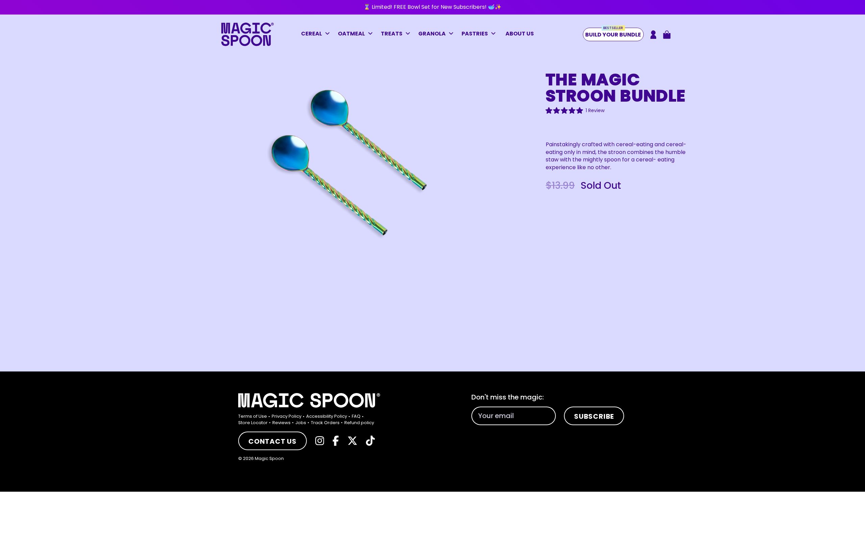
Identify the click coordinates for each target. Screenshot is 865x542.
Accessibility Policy (326, 416)
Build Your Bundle (613, 33)
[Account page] (653, 34)
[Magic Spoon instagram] (319, 441)
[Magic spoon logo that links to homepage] (247, 44)
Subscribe (594, 416)
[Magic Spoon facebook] (335, 441)
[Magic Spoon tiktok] (370, 441)
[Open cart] (667, 34)
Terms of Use (252, 416)
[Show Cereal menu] (329, 34)
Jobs (300, 422)
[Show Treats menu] (409, 34)
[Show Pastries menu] (495, 34)
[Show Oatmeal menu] (372, 34)
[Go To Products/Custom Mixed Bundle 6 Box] (432, 7)
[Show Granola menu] (452, 34)
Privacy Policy (286, 416)
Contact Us (272, 441)
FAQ (356, 416)
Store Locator (253, 422)
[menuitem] (254, 416)
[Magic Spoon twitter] (352, 441)
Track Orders (325, 422)
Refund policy (359, 422)
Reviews (281, 422)
